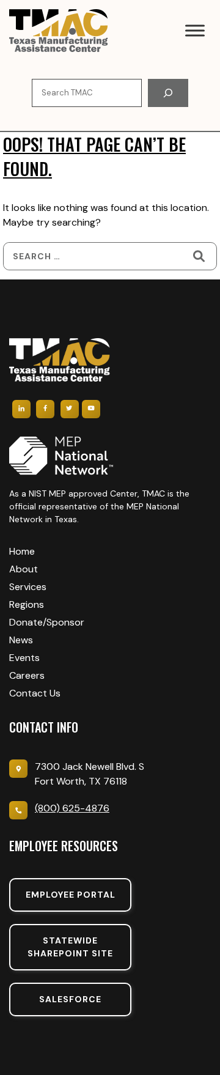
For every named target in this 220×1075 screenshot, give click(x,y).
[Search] (168, 93)
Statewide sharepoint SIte (70, 947)
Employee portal (71, 894)
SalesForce (70, 999)
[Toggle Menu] (195, 30)
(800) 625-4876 (72, 808)
